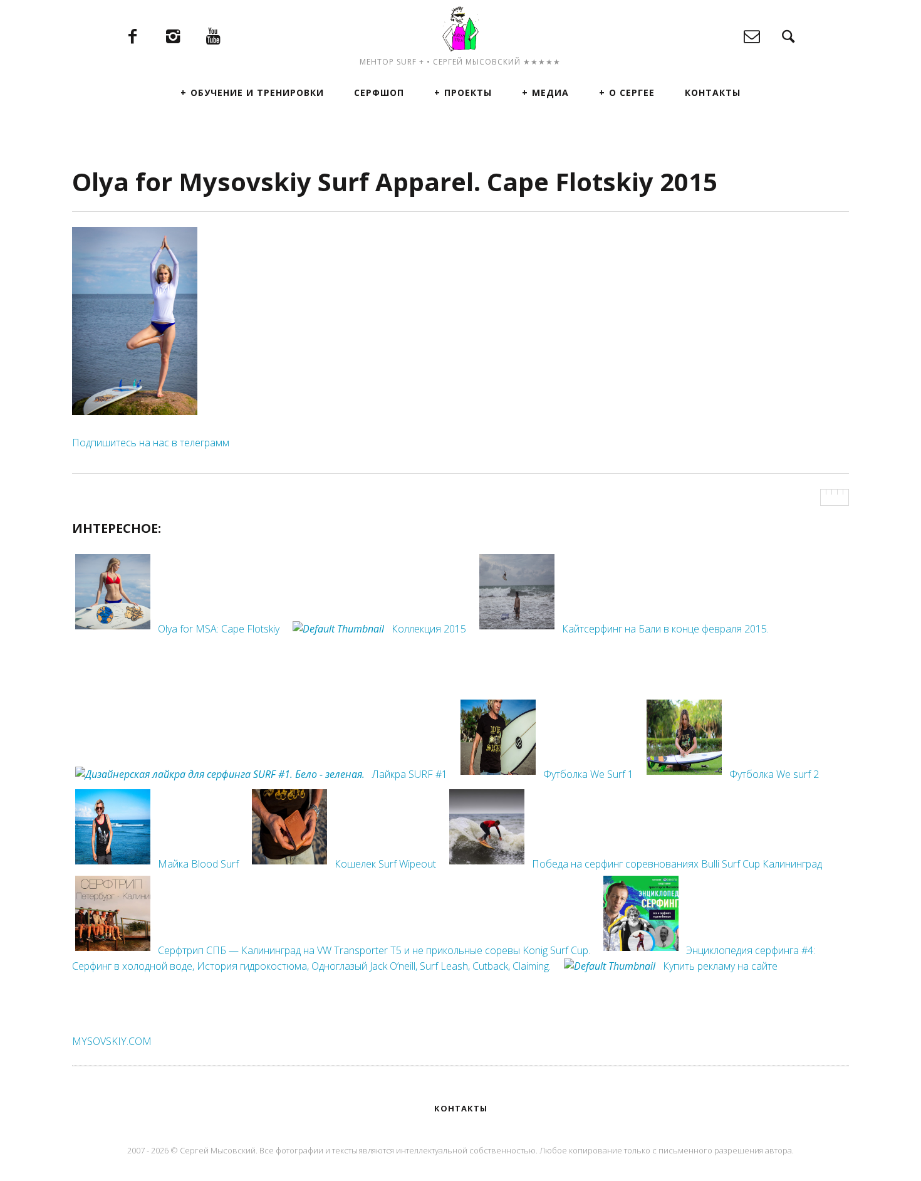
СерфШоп (379, 92)
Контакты (713, 92)
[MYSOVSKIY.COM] (460, 28)
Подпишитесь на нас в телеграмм (150, 442)
